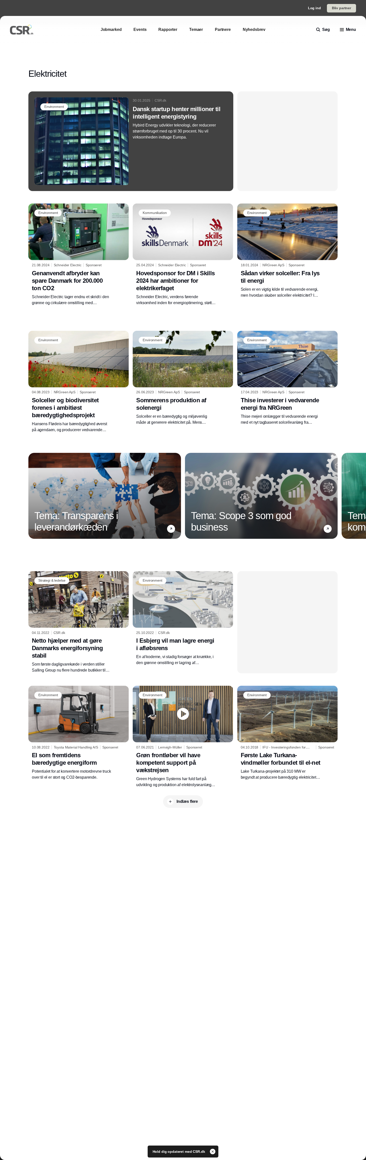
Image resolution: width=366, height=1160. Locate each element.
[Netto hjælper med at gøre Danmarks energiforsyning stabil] (78, 622)
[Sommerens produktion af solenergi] (183, 378)
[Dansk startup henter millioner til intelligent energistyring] (130, 141)
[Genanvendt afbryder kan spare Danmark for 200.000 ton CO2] (78, 255)
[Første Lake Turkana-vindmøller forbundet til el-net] (287, 733)
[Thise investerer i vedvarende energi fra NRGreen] (287, 378)
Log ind (314, 8)
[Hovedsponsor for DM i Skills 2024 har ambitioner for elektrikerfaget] (183, 255)
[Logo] (21, 30)
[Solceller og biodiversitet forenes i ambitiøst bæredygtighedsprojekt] (78, 382)
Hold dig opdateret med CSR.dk (179, 1152)
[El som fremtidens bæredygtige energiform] (78, 733)
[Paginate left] (32, 496)
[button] (171, 529)
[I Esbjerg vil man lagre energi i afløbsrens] (183, 618)
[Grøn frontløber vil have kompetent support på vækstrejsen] (183, 737)
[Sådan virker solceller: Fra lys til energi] (287, 251)
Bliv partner (341, 8)
